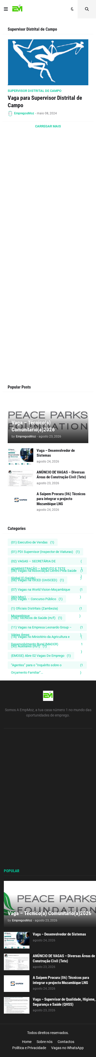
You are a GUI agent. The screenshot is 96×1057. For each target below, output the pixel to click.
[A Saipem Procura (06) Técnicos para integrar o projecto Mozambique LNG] (20, 500)
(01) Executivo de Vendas (32, 542)
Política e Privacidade (29, 1048)
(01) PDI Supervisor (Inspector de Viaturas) (45, 552)
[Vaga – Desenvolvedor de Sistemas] (20, 456)
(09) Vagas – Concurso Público (37, 599)
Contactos (66, 1042)
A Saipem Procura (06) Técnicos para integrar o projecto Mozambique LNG (61, 499)
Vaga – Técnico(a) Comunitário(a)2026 (33, 426)
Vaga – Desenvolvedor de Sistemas (56, 453)
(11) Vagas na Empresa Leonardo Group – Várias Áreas (47, 628)
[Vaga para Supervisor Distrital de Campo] (48, 62)
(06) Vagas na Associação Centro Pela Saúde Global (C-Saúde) (47, 571)
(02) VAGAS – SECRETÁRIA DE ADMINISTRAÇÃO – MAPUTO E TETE (46, 562)
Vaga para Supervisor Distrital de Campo (45, 101)
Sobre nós (44, 1042)
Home (26, 1042)
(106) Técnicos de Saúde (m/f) (36, 618)
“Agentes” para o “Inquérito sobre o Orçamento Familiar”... (47, 666)
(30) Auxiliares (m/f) (29, 646)
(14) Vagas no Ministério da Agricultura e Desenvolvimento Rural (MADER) (47, 637)
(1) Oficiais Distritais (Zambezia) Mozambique (46, 609)
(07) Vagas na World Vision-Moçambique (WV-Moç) (47, 590)
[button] (6, 9)
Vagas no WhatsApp (67, 1048)
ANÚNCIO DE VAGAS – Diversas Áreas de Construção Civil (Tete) (61, 475)
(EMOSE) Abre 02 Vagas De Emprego (41, 656)
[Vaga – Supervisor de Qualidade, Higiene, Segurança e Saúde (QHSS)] (16, 1005)
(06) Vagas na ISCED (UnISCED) (37, 580)
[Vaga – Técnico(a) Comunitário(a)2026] (50, 904)
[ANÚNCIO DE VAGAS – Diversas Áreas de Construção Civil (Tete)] (20, 478)
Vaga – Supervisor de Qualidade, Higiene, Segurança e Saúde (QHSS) (64, 1002)
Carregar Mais (48, 126)
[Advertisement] (48, 209)
